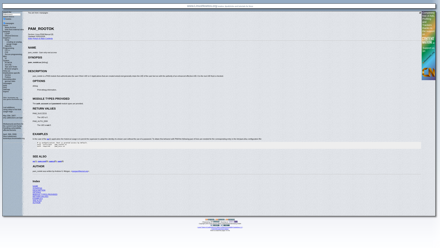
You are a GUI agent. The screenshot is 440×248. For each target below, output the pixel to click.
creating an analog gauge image (14, 43)
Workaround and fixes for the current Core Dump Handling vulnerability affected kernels (13, 127)
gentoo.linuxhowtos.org (14, 99)
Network (6, 32)
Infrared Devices (11, 36)
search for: (7, 12)
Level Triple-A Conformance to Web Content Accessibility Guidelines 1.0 (220, 227)
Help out (6, 71)
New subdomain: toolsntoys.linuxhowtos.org (14, 137)
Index (30, 38)
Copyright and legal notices (220, 229)
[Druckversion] (420, 13)
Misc (5, 56)
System (6, 61)
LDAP (7, 34)
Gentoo (8, 75)
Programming (8, 48)
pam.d (52, 161)
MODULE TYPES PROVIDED (45, 194)
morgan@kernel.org (80, 171)
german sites (10, 81)
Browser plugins (11, 69)
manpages (9, 23)
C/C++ (7, 50)
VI (6, 58)
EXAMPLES (38, 199)
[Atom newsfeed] (230, 220)
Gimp (7, 40)
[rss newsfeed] (220, 220)
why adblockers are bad (12, 118)
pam (59, 161)
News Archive (10, 27)
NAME (35, 186)
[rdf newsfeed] (209, 220)
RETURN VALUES (40, 196)
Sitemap (6, 89)
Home (5, 25)
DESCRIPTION (39, 190)
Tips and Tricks (11, 67)
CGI (6, 52)
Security (8, 65)
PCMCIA (8, 63)
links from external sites (14, 30)
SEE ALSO (37, 201)
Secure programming (13, 54)
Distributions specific (11, 73)
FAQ (5, 87)
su (48, 139)
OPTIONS (37, 192)
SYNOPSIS (37, 188)
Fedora (8, 77)
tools (5, 85)
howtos (8, 19)
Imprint (6, 92)
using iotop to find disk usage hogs (12, 110)
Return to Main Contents (43, 38)
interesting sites (9, 79)
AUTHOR (37, 203)
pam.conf (42, 161)
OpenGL (8, 46)
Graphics (6, 38)
